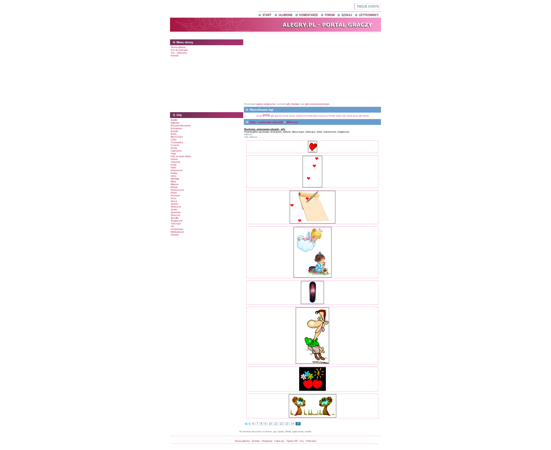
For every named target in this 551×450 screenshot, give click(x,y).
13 (286, 423)
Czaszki (175, 145)
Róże (173, 198)
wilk (360, 116)
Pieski (174, 192)
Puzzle (332, 116)
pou (326, 116)
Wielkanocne (177, 232)
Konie (173, 164)
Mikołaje (175, 178)
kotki (310, 116)
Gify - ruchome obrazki (266, 122)
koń (280, 116)
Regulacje (267, 441)
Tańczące (176, 223)
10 (270, 423)
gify (273, 116)
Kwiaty (174, 173)
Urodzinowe (177, 229)
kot (305, 116)
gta (276, 116)
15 (298, 423)
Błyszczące (177, 136)
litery (315, 116)
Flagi (173, 153)
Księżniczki (177, 170)
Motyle (174, 187)
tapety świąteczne (265, 104)
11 (275, 423)
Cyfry (173, 139)
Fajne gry (279, 441)
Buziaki (174, 131)
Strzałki (174, 218)
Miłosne (175, 184)
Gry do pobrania (179, 50)
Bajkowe (175, 122)
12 (281, 423)
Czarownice (177, 142)
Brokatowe (176, 128)
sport (355, 116)
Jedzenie (175, 162)
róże (344, 116)
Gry (302, 441)
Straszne (175, 215)
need (320, 116)
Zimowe (175, 234)
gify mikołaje (292, 104)
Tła (172, 226)
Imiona (174, 159)
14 (292, 423)
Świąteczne (177, 220)
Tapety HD (292, 441)
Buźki (173, 134)
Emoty (174, 148)
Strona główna (178, 47)
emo (266, 115)
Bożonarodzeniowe (181, 125)
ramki (338, 116)
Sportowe (176, 212)
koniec (292, 116)
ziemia (366, 116)
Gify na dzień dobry (181, 156)
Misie (173, 181)
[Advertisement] (275, 35)
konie (285, 116)
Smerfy (174, 204)
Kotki (173, 167)
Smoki (174, 209)
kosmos (300, 116)
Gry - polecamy (179, 52)
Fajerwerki (176, 150)
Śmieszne (176, 206)
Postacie (175, 195)
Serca (174, 201)
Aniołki (174, 120)
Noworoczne (177, 190)
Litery (173, 176)
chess (259, 116)
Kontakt (175, 55)
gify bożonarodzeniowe (317, 104)
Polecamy (311, 441)
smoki (349, 116)
